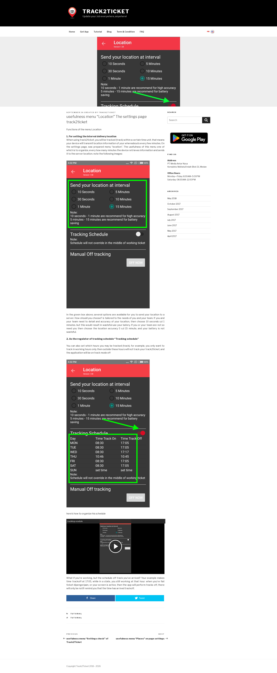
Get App (84, 31)
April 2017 (172, 236)
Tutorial (98, 31)
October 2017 (173, 204)
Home (72, 31)
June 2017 (172, 225)
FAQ (142, 31)
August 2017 (173, 214)
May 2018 (172, 198)
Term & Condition (126, 31)
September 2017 (175, 209)
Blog (109, 31)
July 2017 (171, 220)
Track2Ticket (106, 11)
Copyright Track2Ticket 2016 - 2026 (83, 666)
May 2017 (171, 231)
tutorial (76, 614)
